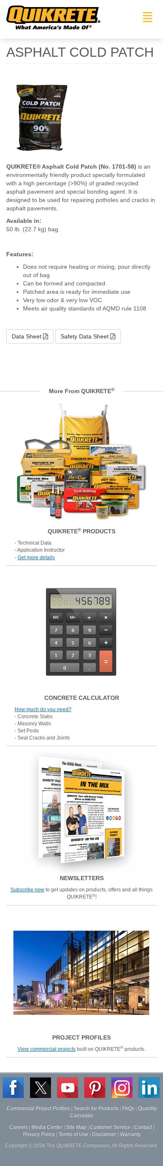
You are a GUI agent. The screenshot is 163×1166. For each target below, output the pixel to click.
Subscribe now (27, 890)
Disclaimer (104, 1134)
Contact (143, 1127)
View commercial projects (47, 1049)
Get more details (36, 557)
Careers (18, 1127)
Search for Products (96, 1108)
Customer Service (110, 1127)
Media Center (46, 1127)
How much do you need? (43, 709)
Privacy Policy (39, 1134)
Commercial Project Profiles (38, 1108)
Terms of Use (73, 1134)
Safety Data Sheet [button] (85, 336)
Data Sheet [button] (27, 336)
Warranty (130, 1134)
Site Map (76, 1127)
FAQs (128, 1108)
